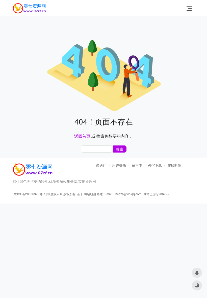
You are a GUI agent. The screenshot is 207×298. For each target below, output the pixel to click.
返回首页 (82, 136)
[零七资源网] (29, 7)
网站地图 (90, 194)
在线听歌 (174, 165)
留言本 (137, 165)
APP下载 (155, 165)
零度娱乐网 (55, 194)
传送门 (101, 165)
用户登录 (119, 165)
